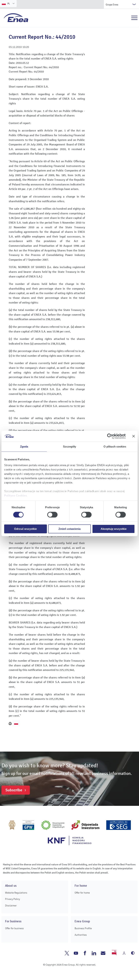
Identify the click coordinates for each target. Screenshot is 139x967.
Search (126, 18)
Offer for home (82, 892)
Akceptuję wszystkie (114, 529)
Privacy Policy (12, 899)
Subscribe (13, 790)
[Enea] (16, 17)
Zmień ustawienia (69, 529)
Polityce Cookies (15, 495)
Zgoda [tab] (24, 446)
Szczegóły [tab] (69, 446)
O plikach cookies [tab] (115, 446)
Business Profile (83, 928)
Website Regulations (16, 892)
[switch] (52, 515)
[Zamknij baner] (133, 436)
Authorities (81, 934)
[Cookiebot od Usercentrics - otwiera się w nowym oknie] (110, 436)
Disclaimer (11, 905)
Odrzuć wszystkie (25, 529)
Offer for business (14, 928)
